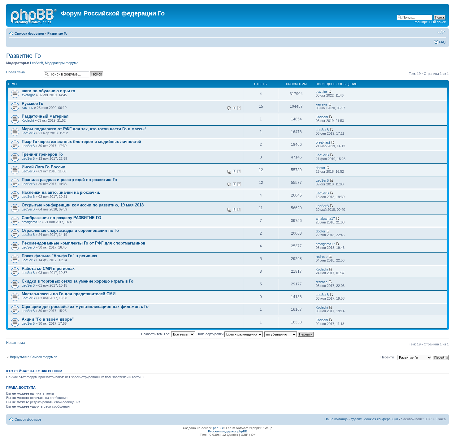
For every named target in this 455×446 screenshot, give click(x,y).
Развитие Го (57, 33)
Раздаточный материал (45, 116)
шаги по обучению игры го (48, 91)
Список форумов (29, 33)
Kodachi (28, 120)
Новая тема (15, 72)
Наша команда (336, 419)
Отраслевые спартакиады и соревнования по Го (70, 230)
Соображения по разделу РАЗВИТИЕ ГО (61, 217)
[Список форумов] (34, 15)
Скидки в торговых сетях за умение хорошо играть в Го (77, 281)
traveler (321, 91)
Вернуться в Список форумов (33, 357)
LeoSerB (36, 63)
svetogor (28, 95)
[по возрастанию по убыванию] (289, 334)
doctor (320, 168)
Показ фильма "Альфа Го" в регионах (59, 255)
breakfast (323, 142)
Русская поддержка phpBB (227, 431)
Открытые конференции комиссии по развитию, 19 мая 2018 (83, 205)
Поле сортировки (210, 334)
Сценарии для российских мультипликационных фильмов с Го (85, 306)
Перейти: (387, 357)
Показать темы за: (156, 334)
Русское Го (32, 103)
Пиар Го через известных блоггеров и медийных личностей (81, 141)
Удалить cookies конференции (374, 419)
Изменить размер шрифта (441, 32)
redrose (321, 256)
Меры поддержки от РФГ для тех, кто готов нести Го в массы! (84, 129)
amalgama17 (31, 222)
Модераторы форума (61, 63)
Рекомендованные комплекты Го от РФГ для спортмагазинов (83, 243)
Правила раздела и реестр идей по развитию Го (69, 179)
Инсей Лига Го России (43, 167)
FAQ (442, 42)
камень (27, 108)
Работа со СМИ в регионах (48, 268)
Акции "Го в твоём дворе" (48, 319)
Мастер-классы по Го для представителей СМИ (68, 294)
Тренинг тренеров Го (42, 154)
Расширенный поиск (430, 22)
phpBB (218, 428)
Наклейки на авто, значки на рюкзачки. (61, 192)
